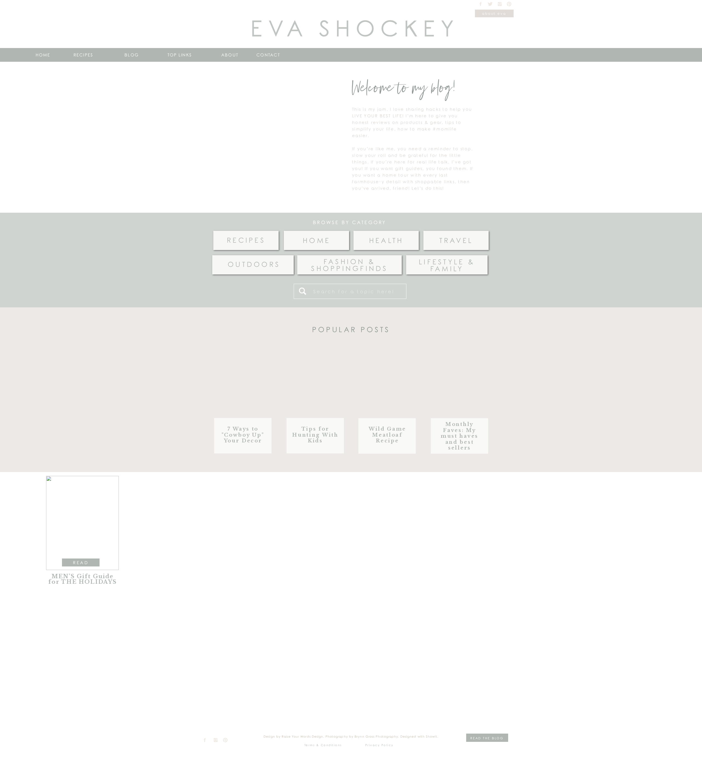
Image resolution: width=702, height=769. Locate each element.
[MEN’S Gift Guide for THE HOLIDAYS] (82, 523)
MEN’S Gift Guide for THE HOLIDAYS (82, 579)
